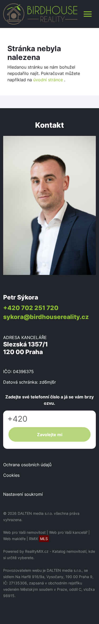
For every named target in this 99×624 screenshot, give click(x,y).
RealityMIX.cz (37, 551)
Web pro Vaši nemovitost (24, 532)
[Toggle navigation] (88, 14)
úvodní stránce (48, 79)
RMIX (38, 538)
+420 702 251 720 (30, 308)
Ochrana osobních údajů (27, 464)
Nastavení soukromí (23, 494)
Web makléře (14, 538)
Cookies (11, 475)
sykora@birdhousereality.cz (46, 317)
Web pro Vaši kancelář (68, 532)
